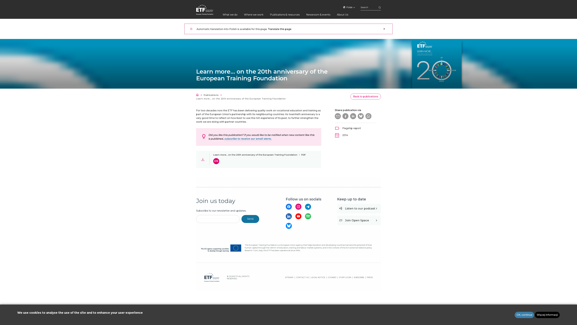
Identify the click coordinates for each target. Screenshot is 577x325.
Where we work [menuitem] (253, 14)
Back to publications (365, 96)
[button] (338, 116)
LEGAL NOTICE (318, 277)
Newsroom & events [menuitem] (318, 14)
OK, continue (524, 315)
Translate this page (279, 29)
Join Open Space (357, 220)
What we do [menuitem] (230, 14)
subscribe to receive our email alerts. (248, 138)
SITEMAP (289, 277)
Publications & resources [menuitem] (285, 14)
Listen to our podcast (360, 208)
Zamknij (384, 29)
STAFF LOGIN (345, 277)
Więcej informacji (547, 315)
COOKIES (332, 277)
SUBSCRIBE (359, 277)
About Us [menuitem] (342, 14)
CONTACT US (302, 277)
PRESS (370, 277)
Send (250, 218)
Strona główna (198, 95)
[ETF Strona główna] (207, 12)
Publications (211, 95)
